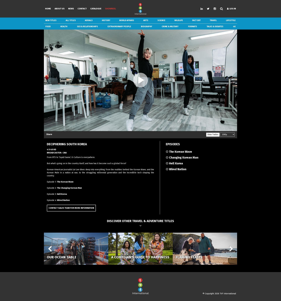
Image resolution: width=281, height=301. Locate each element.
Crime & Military (170, 26)
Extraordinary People (119, 26)
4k (234, 26)
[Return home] (140, 293)
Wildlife (178, 20)
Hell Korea (62, 194)
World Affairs (126, 20)
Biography (146, 26)
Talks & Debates (215, 26)
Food (48, 26)
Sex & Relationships (87, 26)
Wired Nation (63, 200)
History (106, 20)
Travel (213, 20)
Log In (232, 8)
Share (49, 134)
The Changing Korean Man (69, 188)
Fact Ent (196, 20)
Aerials (89, 20)
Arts (145, 20)
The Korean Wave (65, 182)
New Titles (50, 20)
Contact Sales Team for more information (71, 208)
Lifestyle (231, 20)
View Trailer (212, 134)
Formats (192, 26)
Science (161, 20)
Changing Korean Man (183, 157)
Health (63, 26)
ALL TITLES (71, 20)
